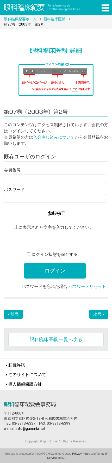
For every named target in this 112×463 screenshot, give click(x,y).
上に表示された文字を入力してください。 (54, 227)
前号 (14, 314)
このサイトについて (27, 375)
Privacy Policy (81, 453)
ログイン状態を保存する (55, 254)
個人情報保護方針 (25, 384)
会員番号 (12, 170)
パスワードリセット (87, 286)
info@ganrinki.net (30, 429)
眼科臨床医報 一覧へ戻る (56, 339)
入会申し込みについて (54, 137)
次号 (98, 314)
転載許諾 (16, 365)
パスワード (14, 189)
